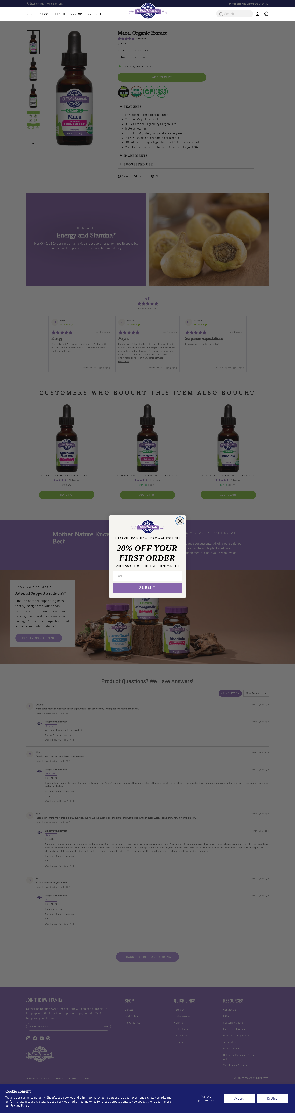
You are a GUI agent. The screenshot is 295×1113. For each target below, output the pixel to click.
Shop (31, 13)
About (45, 13)
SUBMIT (147, 588)
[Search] (219, 14)
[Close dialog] (180, 521)
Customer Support (86, 13)
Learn (60, 13)
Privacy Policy (20, 1105)
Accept (239, 1098)
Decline (272, 1098)
